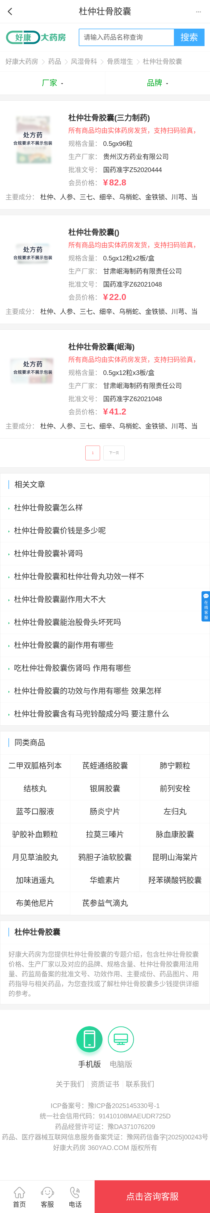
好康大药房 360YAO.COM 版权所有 (105, 1147)
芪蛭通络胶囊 (105, 766)
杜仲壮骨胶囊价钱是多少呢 (60, 531)
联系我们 (140, 1084)
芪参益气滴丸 (105, 903)
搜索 (189, 37)
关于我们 (70, 1084)
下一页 (114, 453)
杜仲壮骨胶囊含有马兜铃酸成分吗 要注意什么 (91, 714)
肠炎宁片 (105, 811)
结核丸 (35, 789)
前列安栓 (175, 789)
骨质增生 (120, 61)
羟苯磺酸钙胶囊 (175, 880)
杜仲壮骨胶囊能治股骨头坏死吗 (67, 622)
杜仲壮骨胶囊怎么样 (48, 508)
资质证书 (105, 1084)
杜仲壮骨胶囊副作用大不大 (60, 599)
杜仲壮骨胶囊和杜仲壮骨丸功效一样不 (79, 576)
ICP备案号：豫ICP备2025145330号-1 (105, 1105)
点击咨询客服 (152, 1197)
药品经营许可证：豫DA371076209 (105, 1126)
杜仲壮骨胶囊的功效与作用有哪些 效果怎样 (88, 691)
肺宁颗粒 (175, 766)
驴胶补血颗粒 (35, 834)
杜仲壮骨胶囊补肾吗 (48, 554)
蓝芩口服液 (35, 811)
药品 (54, 61)
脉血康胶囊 (175, 834)
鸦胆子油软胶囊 (105, 857)
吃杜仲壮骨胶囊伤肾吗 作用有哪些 (72, 668)
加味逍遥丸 (35, 880)
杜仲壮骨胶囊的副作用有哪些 (63, 645)
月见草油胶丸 (35, 857)
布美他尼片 (35, 903)
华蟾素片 (105, 880)
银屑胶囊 (105, 789)
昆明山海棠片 (175, 857)
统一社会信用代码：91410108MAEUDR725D (105, 1116)
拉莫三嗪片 (105, 834)
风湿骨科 (84, 61)
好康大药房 (21, 61)
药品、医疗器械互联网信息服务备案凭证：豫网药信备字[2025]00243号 (105, 1137)
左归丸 (175, 811)
